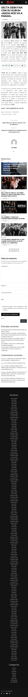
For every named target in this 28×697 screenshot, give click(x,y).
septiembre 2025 (14, 417)
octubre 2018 (14, 561)
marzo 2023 (14, 469)
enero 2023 (14, 473)
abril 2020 (14, 530)
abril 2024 (14, 447)
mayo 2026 (14, 403)
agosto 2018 (14, 564)
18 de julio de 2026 (13, 244)
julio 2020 (14, 525)
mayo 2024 (14, 445)
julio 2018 (14, 566)
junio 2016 (14, 609)
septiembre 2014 (14, 646)
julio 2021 (14, 504)
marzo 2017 (14, 594)
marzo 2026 (14, 407)
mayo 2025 (14, 424)
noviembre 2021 (14, 497)
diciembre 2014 (14, 641)
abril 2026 (14, 405)
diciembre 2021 (14, 495)
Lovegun (5, 19)
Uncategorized (14, 682)
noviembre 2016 (14, 601)
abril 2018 (14, 571)
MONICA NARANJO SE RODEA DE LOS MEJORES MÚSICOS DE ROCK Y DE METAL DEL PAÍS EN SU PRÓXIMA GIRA (14, 374)
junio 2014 (14, 651)
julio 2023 (14, 462)
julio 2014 (14, 649)
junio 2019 (14, 547)
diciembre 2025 (14, 412)
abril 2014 (14, 654)
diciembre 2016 (14, 599)
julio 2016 (14, 608)
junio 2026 (14, 402)
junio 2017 (14, 589)
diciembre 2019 (14, 537)
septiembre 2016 (14, 604)
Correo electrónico (6, 292)
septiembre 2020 (14, 521)
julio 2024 (14, 441)
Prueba (14, 676)
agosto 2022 (14, 481)
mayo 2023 (14, 466)
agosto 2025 (14, 419)
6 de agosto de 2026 (13, 220)
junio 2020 (14, 526)
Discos (14, 669)
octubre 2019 (14, 540)
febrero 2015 (14, 637)
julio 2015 (14, 628)
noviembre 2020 (14, 518)
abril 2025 (14, 426)
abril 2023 (14, 467)
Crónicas (14, 668)
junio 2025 (14, 422)
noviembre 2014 (14, 642)
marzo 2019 (14, 552)
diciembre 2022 (14, 474)
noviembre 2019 (14, 538)
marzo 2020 (14, 531)
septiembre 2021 (14, 500)
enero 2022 (14, 493)
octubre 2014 (14, 644)
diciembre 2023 (14, 453)
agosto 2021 (14, 502)
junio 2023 (14, 464)
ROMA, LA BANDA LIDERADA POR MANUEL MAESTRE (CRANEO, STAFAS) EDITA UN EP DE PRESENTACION (13, 367)
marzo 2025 (14, 428)
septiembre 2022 (14, 479)
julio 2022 (14, 483)
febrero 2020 (14, 533)
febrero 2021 (14, 512)
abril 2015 (14, 634)
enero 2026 (14, 410)
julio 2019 (14, 545)
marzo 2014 (14, 656)
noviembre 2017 (14, 580)
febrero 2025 (14, 429)
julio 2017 (14, 587)
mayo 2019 (14, 549)
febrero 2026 (14, 408)
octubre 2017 (14, 582)
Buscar (3, 318)
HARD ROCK (16, 112)
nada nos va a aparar (7, 114)
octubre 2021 (14, 499)
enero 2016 (14, 618)
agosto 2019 (14, 544)
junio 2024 (14, 443)
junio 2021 (14, 505)
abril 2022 (14, 488)
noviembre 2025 (14, 414)
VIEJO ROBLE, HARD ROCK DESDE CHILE (14, 363)
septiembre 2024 (14, 438)
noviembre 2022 (14, 476)
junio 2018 (14, 568)
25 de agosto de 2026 (14, 198)
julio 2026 (14, 400)
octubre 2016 (14, 603)
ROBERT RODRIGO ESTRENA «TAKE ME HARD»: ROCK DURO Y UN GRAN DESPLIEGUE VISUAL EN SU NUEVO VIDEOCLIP (14, 166)
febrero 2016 (14, 616)
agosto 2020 (14, 523)
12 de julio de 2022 (15, 19)
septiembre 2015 (14, 625)
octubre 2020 (14, 519)
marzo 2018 (14, 573)
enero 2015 (14, 639)
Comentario (4, 266)
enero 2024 (14, 452)
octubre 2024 (14, 436)
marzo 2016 (14, 615)
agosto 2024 (14, 440)
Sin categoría (14, 680)
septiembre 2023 (14, 459)
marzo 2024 (14, 448)
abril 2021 (14, 509)
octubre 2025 (14, 415)
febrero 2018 (14, 575)
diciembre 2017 (14, 578)
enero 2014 (14, 660)
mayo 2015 (14, 632)
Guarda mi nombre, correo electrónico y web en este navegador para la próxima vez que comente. (15, 308)
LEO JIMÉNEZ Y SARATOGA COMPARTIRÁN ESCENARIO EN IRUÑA (13, 217)
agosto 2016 (14, 606)
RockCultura (9, 691)
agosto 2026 (14, 398)
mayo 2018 (14, 570)
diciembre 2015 (14, 620)
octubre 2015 (14, 623)
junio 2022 (14, 485)
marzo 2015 (14, 635)
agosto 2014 (14, 648)
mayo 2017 (14, 590)
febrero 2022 (14, 492)
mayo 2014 (14, 653)
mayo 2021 (14, 507)
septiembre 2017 (14, 583)
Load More (14, 250)
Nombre (3, 285)
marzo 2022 (14, 490)
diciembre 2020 (14, 516)
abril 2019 (14, 551)
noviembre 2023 (14, 455)
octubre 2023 (14, 457)
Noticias (3, 215)
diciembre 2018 (14, 557)
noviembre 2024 (14, 434)
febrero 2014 (14, 658)
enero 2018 (14, 577)
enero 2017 (14, 597)
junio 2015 (14, 630)
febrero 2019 (14, 554)
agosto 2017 (14, 585)
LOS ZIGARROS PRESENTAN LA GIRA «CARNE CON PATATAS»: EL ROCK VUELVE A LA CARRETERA (12, 241)
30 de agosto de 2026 (15, 172)
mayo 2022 (14, 486)
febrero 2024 (14, 450)
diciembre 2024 (14, 433)
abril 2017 (14, 592)
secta (15, 114)
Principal (14, 675)
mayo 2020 (14, 528)
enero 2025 (14, 431)
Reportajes (14, 678)
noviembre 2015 (14, 622)
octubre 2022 (14, 478)
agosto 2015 (14, 627)
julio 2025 (14, 421)
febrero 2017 (14, 596)
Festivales (14, 671)
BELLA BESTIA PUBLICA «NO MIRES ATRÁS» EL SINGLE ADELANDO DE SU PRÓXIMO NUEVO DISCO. (13, 194)
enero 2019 (14, 556)
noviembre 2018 (14, 559)
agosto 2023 (14, 460)
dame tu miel (8, 112)
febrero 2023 (14, 471)
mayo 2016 (14, 611)
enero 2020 (14, 535)
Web (2, 299)
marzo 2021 (14, 511)
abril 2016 (14, 613)
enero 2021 (14, 514)
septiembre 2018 (14, 563)
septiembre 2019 (14, 542)
